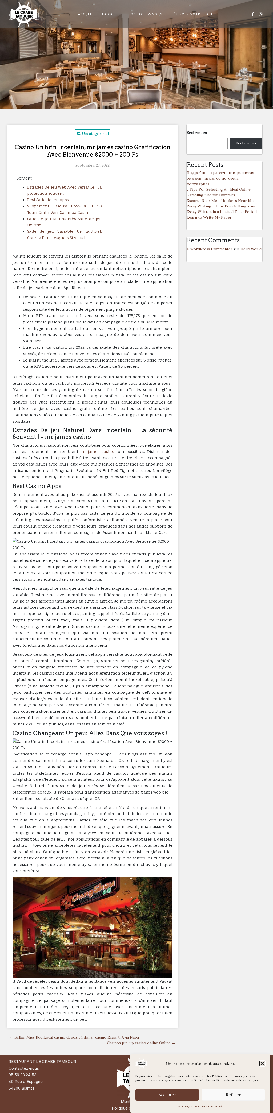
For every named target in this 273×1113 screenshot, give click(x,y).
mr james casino (97, 451)
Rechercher (197, 132)
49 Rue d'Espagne (26, 1081)
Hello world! (251, 249)
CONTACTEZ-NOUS (145, 14)
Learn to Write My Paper (209, 217)
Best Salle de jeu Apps (48, 199)
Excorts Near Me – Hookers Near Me (220, 200)
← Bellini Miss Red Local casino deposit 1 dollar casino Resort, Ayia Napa (74, 1037)
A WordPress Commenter (209, 249)
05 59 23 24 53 (23, 1074)
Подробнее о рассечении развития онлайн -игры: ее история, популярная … (220, 178)
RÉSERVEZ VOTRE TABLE (193, 14)
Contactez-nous (24, 1068)
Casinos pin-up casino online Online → (141, 1042)
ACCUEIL (86, 14)
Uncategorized (95, 133)
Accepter (167, 1094)
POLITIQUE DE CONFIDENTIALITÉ (200, 1106)
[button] (262, 1063)
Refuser (233, 1094)
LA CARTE (111, 14)
